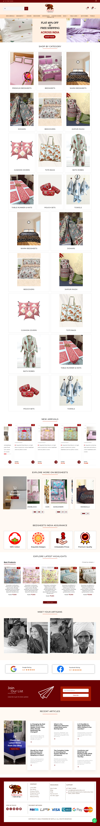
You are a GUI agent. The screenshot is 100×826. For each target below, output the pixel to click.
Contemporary (9, 442)
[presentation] (6, 433)
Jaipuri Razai (78, 129)
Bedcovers (36, 16)
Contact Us (50, 17)
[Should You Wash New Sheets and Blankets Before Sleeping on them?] (38, 758)
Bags (64, 16)
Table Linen (73, 16)
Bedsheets (19, 16)
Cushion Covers (56, 16)
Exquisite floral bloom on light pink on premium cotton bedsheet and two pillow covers (15, 447)
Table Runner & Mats (22, 207)
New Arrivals (10, 16)
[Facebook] (7, 809)
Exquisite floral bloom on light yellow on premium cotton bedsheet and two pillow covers (83, 447)
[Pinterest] (17, 809)
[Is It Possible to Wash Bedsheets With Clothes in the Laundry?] (85, 733)
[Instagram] (10, 809)
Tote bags (50, 170)
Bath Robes (84, 16)
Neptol (61, 507)
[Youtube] (14, 809)
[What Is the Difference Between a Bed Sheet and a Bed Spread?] (61, 733)
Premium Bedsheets (21, 88)
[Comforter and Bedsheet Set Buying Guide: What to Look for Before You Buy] (85, 758)
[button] (34, 512)
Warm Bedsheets (78, 88)
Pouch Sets (49, 207)
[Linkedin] (20, 809)
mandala (85, 507)
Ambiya (38, 507)
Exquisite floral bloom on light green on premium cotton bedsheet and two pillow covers (38, 447)
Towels (92, 16)
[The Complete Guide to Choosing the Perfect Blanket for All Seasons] (61, 758)
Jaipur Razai (46, 16)
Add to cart (23, 462)
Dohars (29, 16)
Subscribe (76, 695)
